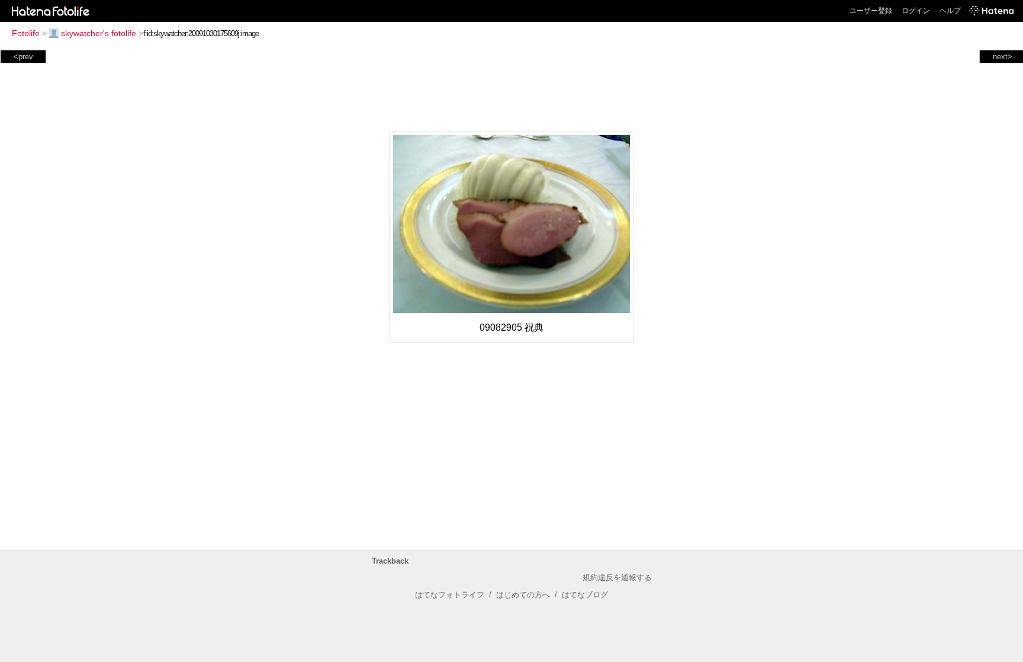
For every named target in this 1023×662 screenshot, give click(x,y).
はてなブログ (585, 594)
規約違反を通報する (617, 577)
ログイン (916, 11)
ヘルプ (950, 11)
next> (1002, 56)
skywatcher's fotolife (98, 33)
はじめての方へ (523, 594)
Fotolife (26, 33)
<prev (23, 56)
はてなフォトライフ (449, 594)
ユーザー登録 (871, 11)
